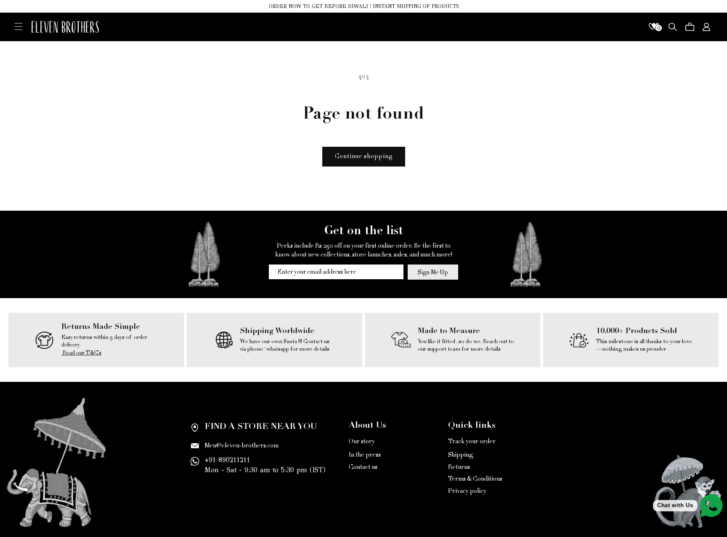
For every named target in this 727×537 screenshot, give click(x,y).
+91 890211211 (227, 460)
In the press (365, 454)
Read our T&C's (81, 353)
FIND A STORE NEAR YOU (260, 427)
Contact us (363, 467)
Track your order (472, 442)
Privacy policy (467, 491)
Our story (362, 442)
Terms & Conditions (475, 478)
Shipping (460, 454)
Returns (459, 467)
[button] (18, 26)
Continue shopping (364, 156)
